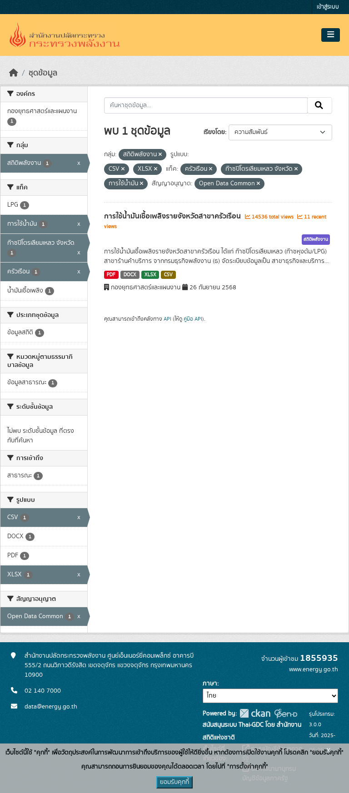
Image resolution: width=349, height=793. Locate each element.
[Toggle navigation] (330, 35)
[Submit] (319, 105)
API (167, 319)
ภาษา (210, 683)
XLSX (150, 274)
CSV (168, 274)
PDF (111, 274)
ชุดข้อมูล (43, 73)
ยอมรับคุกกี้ (174, 782)
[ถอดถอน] (160, 155)
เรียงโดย (214, 132)
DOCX (130, 274)
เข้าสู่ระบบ (328, 7)
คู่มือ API (193, 319)
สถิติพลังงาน (316, 239)
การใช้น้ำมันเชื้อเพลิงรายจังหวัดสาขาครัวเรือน (173, 216)
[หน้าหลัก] (13, 73)
